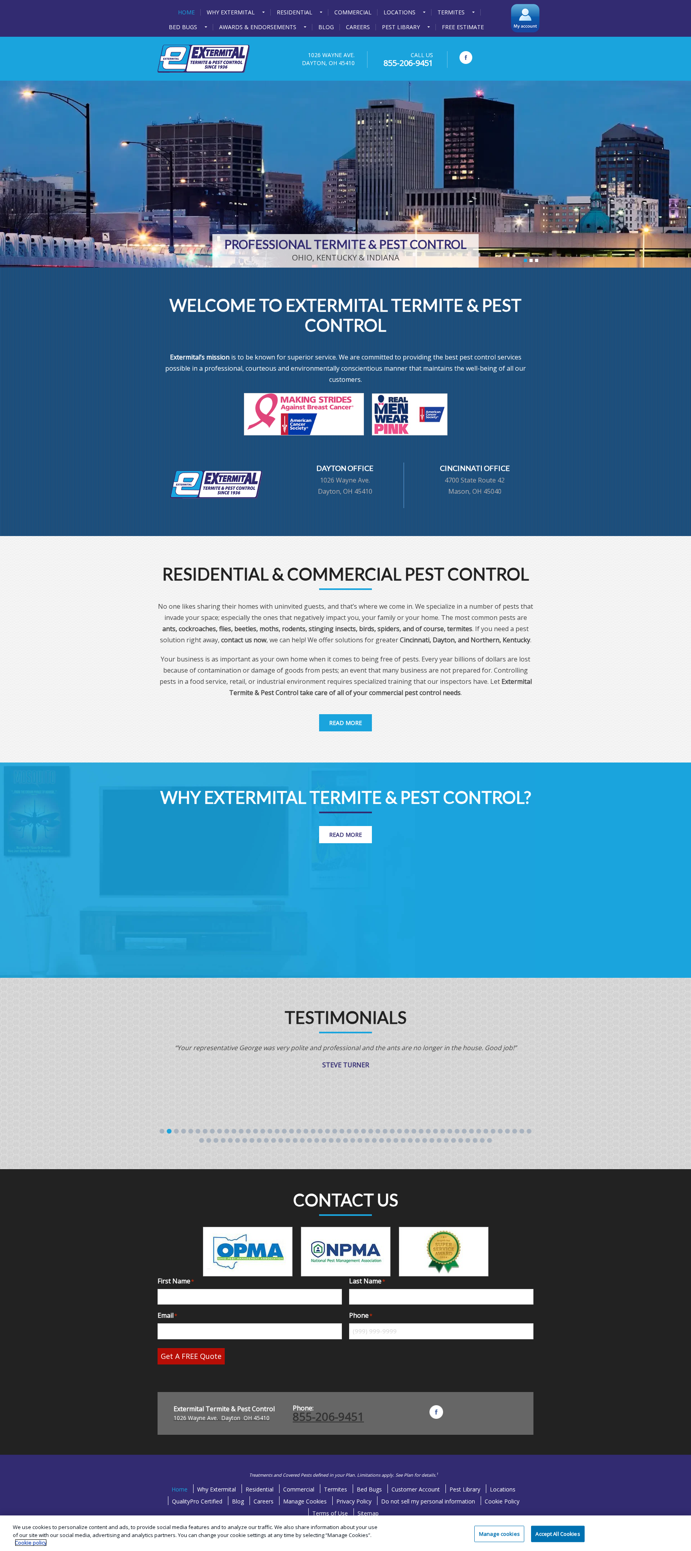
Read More (345, 723)
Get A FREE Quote (191, 1356)
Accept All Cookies (557, 1533)
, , (222, 1418)
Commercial (298, 1489)
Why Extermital (216, 1489)
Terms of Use (330, 1513)
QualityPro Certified (197, 1501)
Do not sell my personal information (428, 1501)
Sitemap (368, 1513)
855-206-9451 (408, 63)
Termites (335, 1489)
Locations (502, 1489)
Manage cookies (499, 1533)
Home (180, 1489)
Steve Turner (345, 1064)
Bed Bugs (369, 1489)
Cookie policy (31, 1542)
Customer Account (415, 1489)
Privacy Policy (353, 1501)
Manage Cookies (305, 1501)
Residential (260, 1489)
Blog (238, 1501)
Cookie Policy (502, 1501)
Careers (264, 1501)
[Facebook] (465, 57)
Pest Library (464, 1489)
